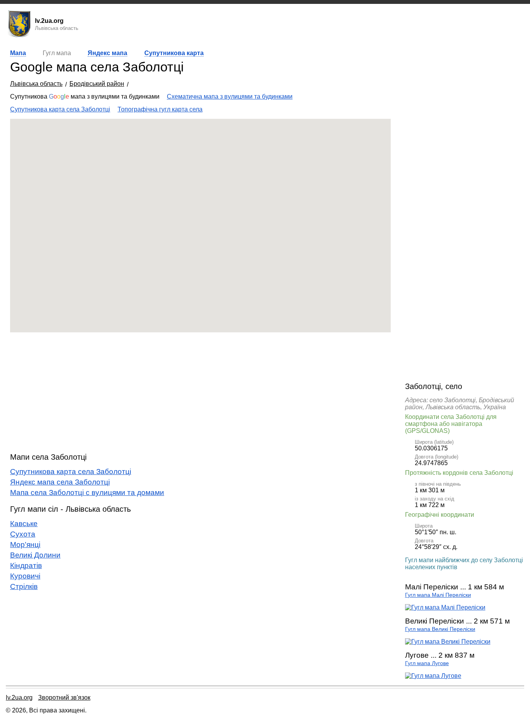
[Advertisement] (200, 392)
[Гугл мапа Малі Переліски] (445, 607)
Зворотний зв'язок (64, 697)
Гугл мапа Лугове (427, 663)
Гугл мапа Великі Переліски (440, 629)
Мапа (18, 53)
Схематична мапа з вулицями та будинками (230, 96)
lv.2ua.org (19, 697)
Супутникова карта (174, 53)
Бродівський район (96, 83)
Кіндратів (26, 565)
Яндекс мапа (107, 53)
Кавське (24, 523)
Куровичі (25, 576)
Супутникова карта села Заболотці (60, 109)
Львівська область (36, 83)
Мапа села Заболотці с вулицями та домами (87, 492)
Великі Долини (35, 555)
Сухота (22, 534)
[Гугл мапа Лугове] (433, 675)
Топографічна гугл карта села (160, 109)
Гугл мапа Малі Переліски (438, 595)
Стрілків (24, 586)
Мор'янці (25, 544)
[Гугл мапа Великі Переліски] (447, 641)
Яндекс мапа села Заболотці (60, 482)
